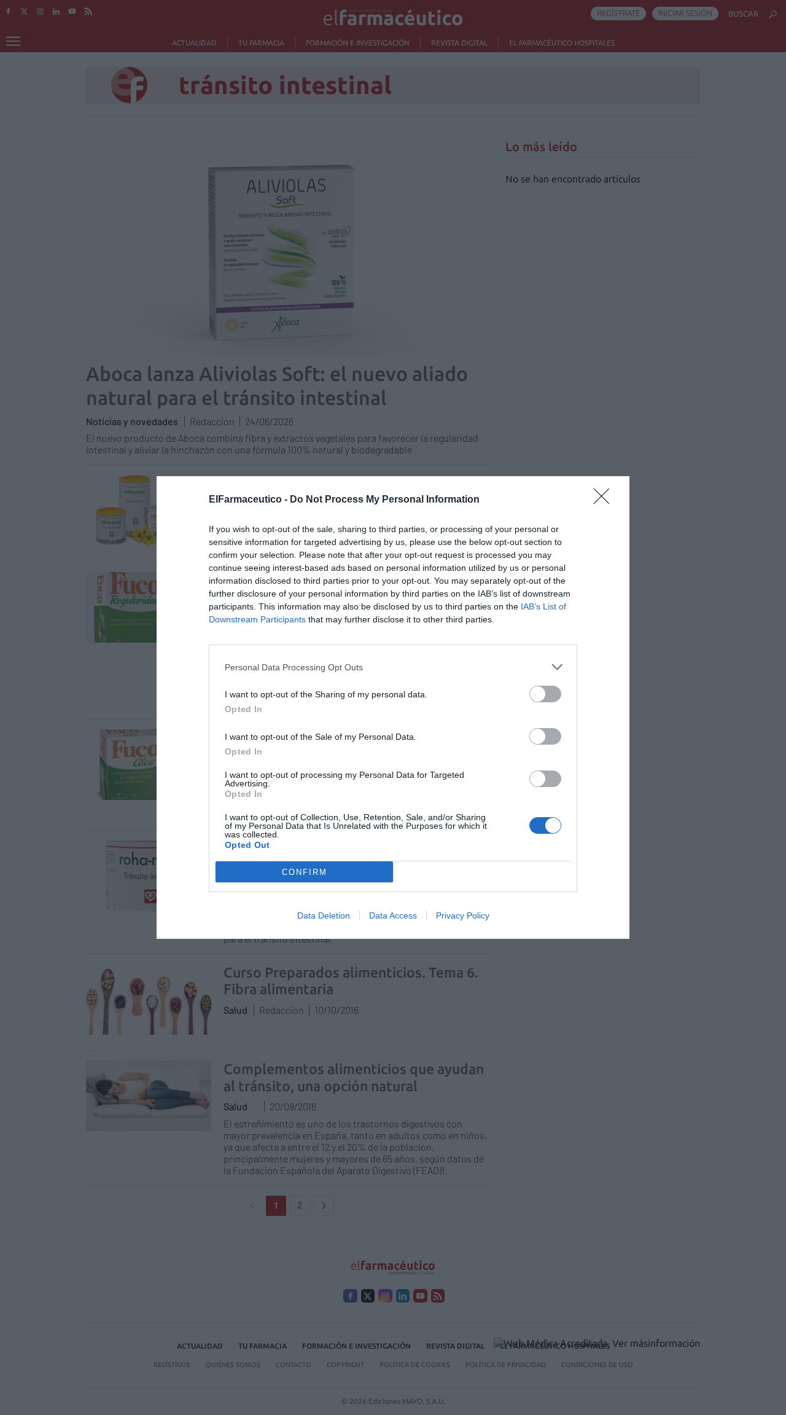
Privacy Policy (462, 915)
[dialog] (393, 707)
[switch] (545, 694)
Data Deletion (323, 915)
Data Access (393, 915)
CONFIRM (304, 872)
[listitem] (393, 666)
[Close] (605, 500)
